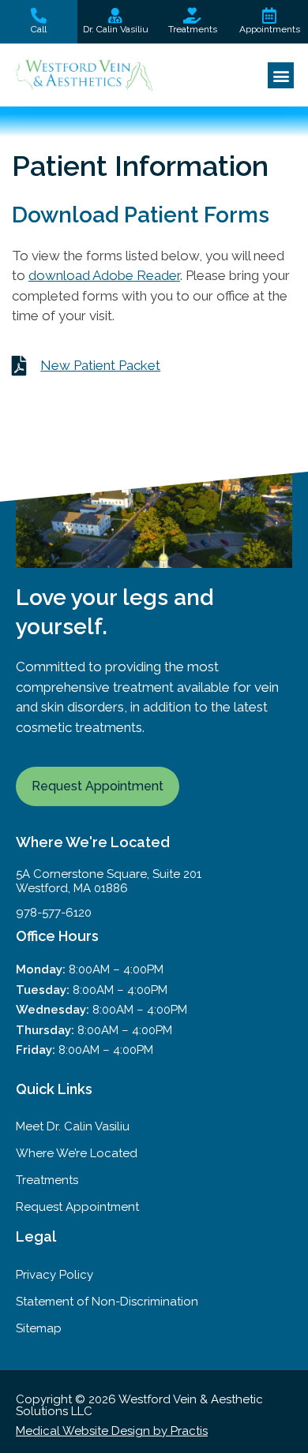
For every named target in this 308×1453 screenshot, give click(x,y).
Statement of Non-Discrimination (107, 1301)
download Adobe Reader (104, 275)
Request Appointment (77, 1207)
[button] (281, 75)
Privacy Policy (54, 1275)
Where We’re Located (76, 1153)
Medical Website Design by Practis (112, 1431)
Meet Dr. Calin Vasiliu (73, 1126)
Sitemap (39, 1328)
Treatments (47, 1180)
